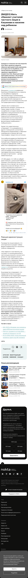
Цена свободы (5, 528)
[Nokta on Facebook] (21, 474)
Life (2, 543)
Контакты (4, 505)
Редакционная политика (8, 515)
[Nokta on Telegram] (6, 474)
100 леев (8, 451)
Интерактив (4, 541)
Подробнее (14, 572)
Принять (14, 569)
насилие (5, 357)
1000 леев (14, 442)
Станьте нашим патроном (15, 489)
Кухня (3, 531)
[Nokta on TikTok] (13, 474)
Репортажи (4, 538)
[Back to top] (2, 463)
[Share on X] (13, 347)
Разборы (3, 533)
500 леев (8, 446)
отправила (11, 90)
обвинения (12, 357)
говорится (4, 267)
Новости (3, 523)
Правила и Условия (6, 510)
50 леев (20, 451)
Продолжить (14, 455)
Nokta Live (4, 525)
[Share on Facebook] (13, 351)
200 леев (19, 446)
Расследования (5, 536)
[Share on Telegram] (21, 347)
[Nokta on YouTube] (10, 474)
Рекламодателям (6, 507)
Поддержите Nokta (14, 494)
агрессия (6, 355)
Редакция (4, 502)
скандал (20, 357)
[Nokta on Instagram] (17, 474)
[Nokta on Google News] (2, 474)
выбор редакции (15, 355)
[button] (21, 2)
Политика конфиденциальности (10, 512)
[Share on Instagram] (17, 347)
